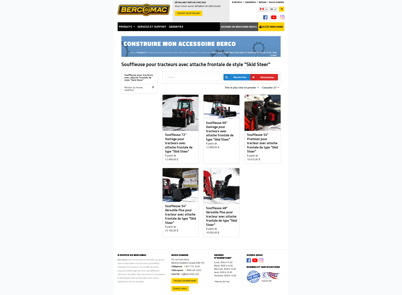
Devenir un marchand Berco (239, 27)
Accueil (131, 52)
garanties (176, 27)
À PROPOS (237, 2)
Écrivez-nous (180, 288)
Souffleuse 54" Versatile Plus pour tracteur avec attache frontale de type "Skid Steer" (180, 214)
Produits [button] (126, 27)
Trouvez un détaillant (188, 13)
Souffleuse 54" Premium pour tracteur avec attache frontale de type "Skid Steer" (262, 143)
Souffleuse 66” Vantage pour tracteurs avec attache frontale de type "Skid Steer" (220, 131)
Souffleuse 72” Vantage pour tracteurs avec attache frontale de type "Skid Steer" (179, 143)
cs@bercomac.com (190, 274)
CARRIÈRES (250, 2)
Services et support (151, 27)
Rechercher (240, 77)
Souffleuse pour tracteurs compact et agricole (185, 52)
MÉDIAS (262, 2)
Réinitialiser (267, 77)
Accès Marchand (272, 27)
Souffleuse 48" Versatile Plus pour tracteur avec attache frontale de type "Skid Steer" (221, 216)
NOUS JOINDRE (276, 2)
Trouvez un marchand (184, 280)
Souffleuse (153, 52)
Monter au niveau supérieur (133, 88)
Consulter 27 (269, 87)
